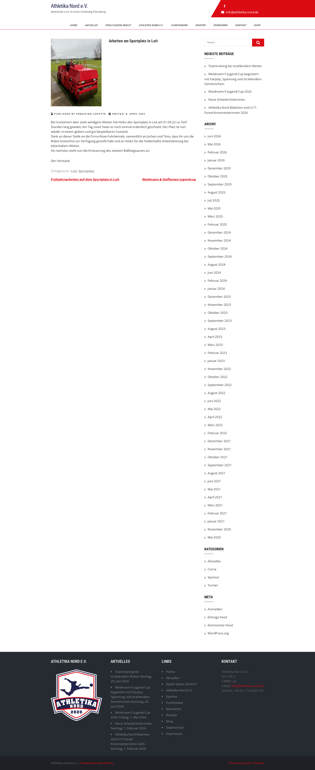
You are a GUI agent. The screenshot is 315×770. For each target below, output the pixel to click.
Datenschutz (175, 727)
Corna (212, 569)
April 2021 (215, 497)
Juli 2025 (214, 200)
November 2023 (219, 304)
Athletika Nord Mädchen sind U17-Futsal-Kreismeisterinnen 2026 (130, 739)
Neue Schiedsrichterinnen (226, 99)
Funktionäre (179, 25)
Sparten (201, 25)
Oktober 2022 (218, 377)
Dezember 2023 (219, 296)
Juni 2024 (214, 272)
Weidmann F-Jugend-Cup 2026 (230, 91)
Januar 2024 (216, 288)
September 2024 (220, 256)
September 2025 (220, 184)
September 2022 (220, 385)
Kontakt (241, 25)
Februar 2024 (217, 280)
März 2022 (215, 425)
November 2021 (219, 449)
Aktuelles (91, 25)
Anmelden (215, 609)
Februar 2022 (217, 433)
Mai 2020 (214, 537)
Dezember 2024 (219, 232)
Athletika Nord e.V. (69, 6)
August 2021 (216, 473)
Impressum (174, 734)
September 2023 (220, 321)
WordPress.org (218, 633)
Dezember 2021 (219, 441)
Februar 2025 (217, 224)
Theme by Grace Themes (246, 763)
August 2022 (216, 393)
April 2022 (215, 417)
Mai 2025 (214, 208)
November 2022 (219, 369)
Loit (74, 171)
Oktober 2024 (218, 248)
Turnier (213, 585)
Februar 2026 (217, 152)
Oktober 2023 (218, 313)
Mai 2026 (214, 144)
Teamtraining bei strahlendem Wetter (235, 66)
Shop (257, 25)
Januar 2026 (216, 160)
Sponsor (213, 577)
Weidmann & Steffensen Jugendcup (169, 179)
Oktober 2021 (218, 457)
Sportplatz (86, 171)
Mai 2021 (214, 489)
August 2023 (216, 329)
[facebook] (224, 6)
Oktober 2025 (218, 176)
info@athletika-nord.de (242, 12)
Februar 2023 (217, 353)
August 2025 (216, 192)
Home (74, 25)
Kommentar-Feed (220, 625)
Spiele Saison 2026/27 (118, 25)
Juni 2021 (214, 481)
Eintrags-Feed (217, 617)
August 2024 (216, 264)
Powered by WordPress (97, 763)
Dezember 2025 (219, 168)
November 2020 (219, 529)
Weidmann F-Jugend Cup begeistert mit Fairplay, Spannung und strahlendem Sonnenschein (233, 79)
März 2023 (215, 345)
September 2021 (220, 465)
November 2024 (219, 240)
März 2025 (215, 216)
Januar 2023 (216, 361)
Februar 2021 (217, 513)
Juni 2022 (214, 401)
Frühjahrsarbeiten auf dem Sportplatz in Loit (85, 179)
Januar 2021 (216, 521)
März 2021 (215, 505)
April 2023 (215, 337)
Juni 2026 (214, 136)
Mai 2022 (214, 409)
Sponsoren (220, 25)
